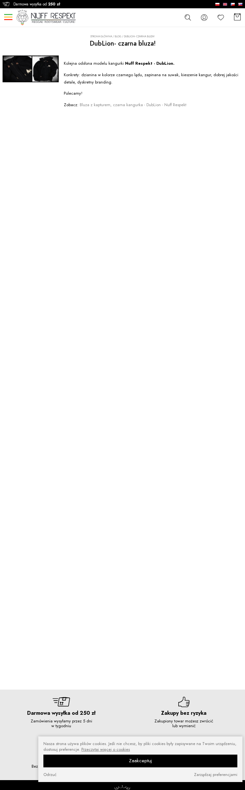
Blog (118, 36)
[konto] (204, 17)
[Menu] (8, 17)
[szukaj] (187, 17)
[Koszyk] (237, 17)
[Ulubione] (221, 17)
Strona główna (101, 36)
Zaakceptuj (140, 760)
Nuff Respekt (133, 105)
